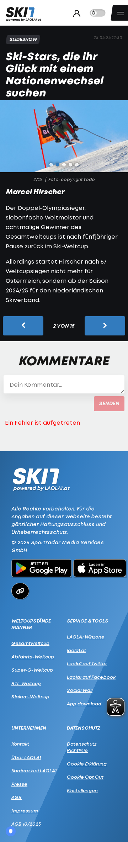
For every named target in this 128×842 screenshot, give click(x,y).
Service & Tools (87, 621)
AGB (16, 797)
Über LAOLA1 (26, 757)
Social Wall (79, 690)
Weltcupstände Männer (31, 624)
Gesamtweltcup (30, 643)
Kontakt (20, 744)
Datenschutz (83, 728)
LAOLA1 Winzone (86, 637)
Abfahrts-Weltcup (32, 657)
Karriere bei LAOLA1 (34, 770)
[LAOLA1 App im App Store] (100, 569)
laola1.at (76, 650)
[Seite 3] (64, 164)
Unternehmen (28, 728)
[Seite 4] (70, 164)
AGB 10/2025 (26, 824)
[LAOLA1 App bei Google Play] (41, 569)
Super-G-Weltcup (32, 670)
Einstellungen (82, 790)
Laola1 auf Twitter (87, 663)
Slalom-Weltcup (30, 696)
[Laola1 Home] (41, 479)
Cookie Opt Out (85, 777)
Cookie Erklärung (87, 764)
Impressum (24, 811)
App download (84, 703)
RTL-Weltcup (26, 683)
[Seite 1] (51, 164)
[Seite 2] (57, 164)
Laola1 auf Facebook (91, 677)
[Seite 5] (77, 164)
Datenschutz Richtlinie (81, 747)
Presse (19, 784)
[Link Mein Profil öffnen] (74, 13)
